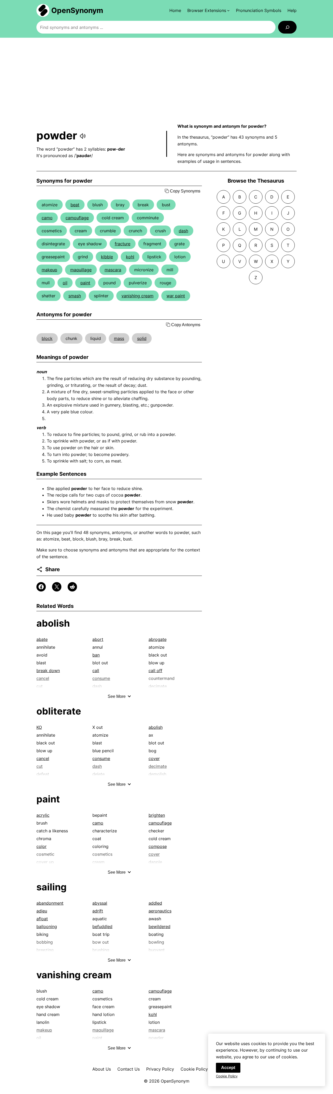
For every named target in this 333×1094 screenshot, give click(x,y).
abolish (53, 623)
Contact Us (128, 1069)
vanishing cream (137, 295)
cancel (42, 758)
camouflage (77, 217)
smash (74, 295)
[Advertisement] (166, 80)
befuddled (102, 926)
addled (155, 903)
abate (42, 639)
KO (39, 727)
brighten (157, 815)
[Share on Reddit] (72, 586)
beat (75, 204)
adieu (41, 910)
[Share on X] (56, 586)
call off (155, 670)
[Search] (287, 27)
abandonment (49, 903)
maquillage (81, 269)
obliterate (58, 711)
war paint (175, 295)
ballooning (46, 926)
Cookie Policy (194, 1069)
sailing (51, 887)
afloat (42, 918)
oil (65, 282)
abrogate (157, 639)
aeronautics (160, 910)
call (95, 670)
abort (97, 639)
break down (48, 670)
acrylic (42, 815)
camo (47, 217)
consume (101, 758)
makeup (49, 269)
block (47, 338)
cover (154, 758)
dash (183, 230)
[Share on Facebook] (41, 586)
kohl (130, 256)
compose (158, 846)
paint (85, 282)
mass (119, 338)
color (41, 846)
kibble (107, 256)
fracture (122, 243)
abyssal (99, 903)
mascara (113, 269)
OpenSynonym (77, 10)
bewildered (159, 926)
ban (96, 655)
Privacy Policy (160, 1069)
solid (141, 338)
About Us (101, 1069)
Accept (228, 1067)
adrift (97, 910)
